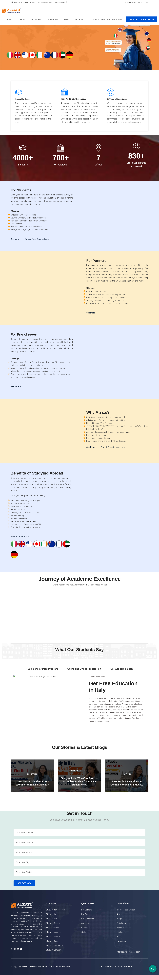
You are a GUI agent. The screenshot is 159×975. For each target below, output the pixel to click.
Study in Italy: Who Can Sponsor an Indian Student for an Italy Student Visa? (79, 781)
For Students (87, 910)
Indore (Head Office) (126, 910)
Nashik (120, 932)
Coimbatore (122, 923)
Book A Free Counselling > (37, 239)
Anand (119, 914)
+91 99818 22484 (21, 2)
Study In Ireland (53, 927)
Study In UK (51, 914)
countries (32, 774)
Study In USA (51, 919)
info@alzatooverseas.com (137, 2)
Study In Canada (53, 923)
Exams (22, 19)
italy (85, 771)
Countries (52, 19)
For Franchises (87, 919)
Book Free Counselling (141, 19)
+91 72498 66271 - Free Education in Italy (48, 2)
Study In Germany (53, 950)
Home (10, 19)
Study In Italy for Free (55, 910)
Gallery (84, 932)
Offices (79, 19)
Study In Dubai (52, 941)
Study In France (53, 936)
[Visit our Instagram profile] (15, 949)
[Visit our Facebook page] (12, 949)
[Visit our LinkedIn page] (21, 949)
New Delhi (121, 927)
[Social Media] (153, 969)
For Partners (86, 914)
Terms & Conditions (124, 966)
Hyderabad (121, 941)
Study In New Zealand (55, 945)
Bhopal (120, 919)
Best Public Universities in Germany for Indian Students (126, 783)
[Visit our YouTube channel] (18, 949)
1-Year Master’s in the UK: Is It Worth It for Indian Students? (32, 783)
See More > (91, 447)
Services (36, 19)
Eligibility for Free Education (106, 19)
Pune (119, 936)
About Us (85, 923)
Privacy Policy (107, 966)
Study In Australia (53, 932)
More (66, 19)
